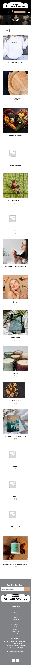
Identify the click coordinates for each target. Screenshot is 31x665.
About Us (15, 615)
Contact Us (15, 619)
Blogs (15, 617)
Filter (6, 30)
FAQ (15, 627)
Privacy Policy (15, 624)
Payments (15, 622)
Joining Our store (20, 12)
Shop (15, 612)
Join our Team (15, 631)
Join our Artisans (15, 634)
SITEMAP (15, 629)
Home (15, 610)
